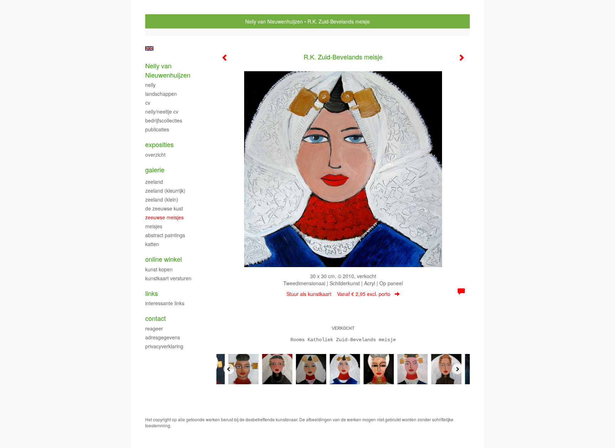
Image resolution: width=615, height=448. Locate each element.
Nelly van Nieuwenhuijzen (274, 21)
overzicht (155, 154)
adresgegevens (162, 337)
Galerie (154, 169)
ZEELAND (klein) (161, 199)
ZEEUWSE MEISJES (164, 217)
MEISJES (153, 226)
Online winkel (163, 259)
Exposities (159, 144)
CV (147, 102)
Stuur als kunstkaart (338, 293)
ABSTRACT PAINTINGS (165, 235)
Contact (155, 318)
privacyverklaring (164, 346)
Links (151, 293)
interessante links (164, 303)
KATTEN (152, 244)
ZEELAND (154, 181)
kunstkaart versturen (168, 278)
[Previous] (229, 369)
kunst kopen (159, 269)
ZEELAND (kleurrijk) (165, 190)
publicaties (157, 129)
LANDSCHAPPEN (161, 93)
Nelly (150, 84)
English (149, 48)
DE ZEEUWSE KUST (164, 208)
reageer (154, 328)
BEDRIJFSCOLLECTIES (163, 120)
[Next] (457, 369)
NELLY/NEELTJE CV (161, 111)
